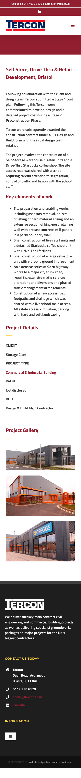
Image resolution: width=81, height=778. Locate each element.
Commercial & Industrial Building (31, 372)
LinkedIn (19, 705)
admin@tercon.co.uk (57, 4)
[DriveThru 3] (40, 523)
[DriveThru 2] (40, 477)
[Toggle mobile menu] (73, 27)
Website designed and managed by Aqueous (51, 762)
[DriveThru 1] (40, 446)
